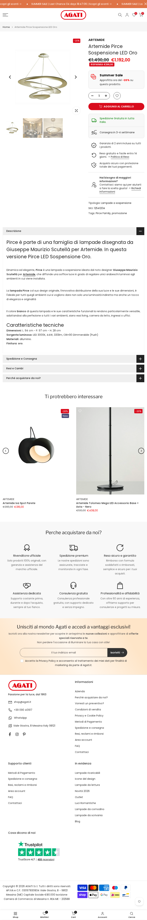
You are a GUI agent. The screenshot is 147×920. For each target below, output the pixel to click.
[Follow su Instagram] (17, 734)
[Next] (75, 77)
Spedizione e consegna (89, 728)
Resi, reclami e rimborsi (89, 734)
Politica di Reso (120, 157)
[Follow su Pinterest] (24, 734)
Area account (83, 740)
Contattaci (82, 752)
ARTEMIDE (96, 40)
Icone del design (85, 779)
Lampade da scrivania (89, 815)
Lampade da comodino (89, 809)
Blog (77, 821)
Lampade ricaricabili (87, 773)
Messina (37, 725)
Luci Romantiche (85, 803)
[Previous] (10, 77)
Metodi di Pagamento (88, 721)
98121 (52, 725)
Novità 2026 (82, 791)
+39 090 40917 (23, 710)
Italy (45, 725)
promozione (119, 213)
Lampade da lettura (87, 785)
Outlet (79, 797)
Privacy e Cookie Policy (89, 715)
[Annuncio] (62, 4)
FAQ (77, 746)
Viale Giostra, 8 (22, 725)
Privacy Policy (47, 661)
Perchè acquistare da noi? (91, 697)
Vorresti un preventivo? (89, 703)
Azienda (80, 691)
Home (6, 27)
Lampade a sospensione (116, 203)
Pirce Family (103, 213)
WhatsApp (20, 718)
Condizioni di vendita (88, 709)
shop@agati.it (22, 702)
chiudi (145, 4)
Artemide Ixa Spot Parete (19, 503)
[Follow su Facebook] (10, 734)
